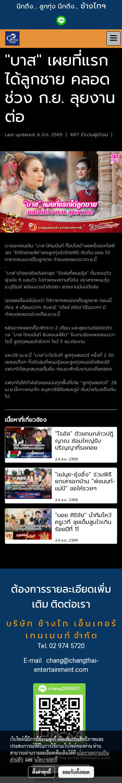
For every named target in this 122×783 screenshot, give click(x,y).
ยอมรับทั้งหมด (76, 772)
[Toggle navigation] (113, 38)
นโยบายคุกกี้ (45, 759)
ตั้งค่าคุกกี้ (41, 772)
